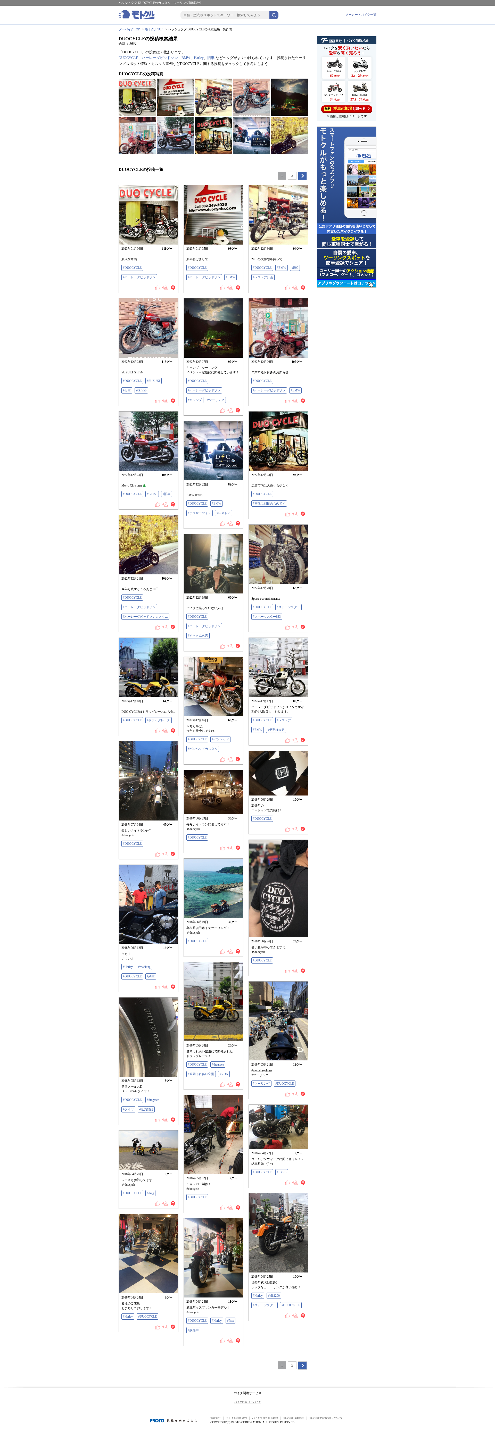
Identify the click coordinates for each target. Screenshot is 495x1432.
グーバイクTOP (129, 29)
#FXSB (281, 1172)
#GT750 (141, 390)
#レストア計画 (263, 277)
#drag (150, 1193)
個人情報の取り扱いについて (326, 1418)
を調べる (345, 108)
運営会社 (215, 1418)
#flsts (230, 1320)
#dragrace (218, 1064)
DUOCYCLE (128, 58)
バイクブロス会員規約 (265, 1418)
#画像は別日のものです (269, 503)
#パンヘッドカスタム (202, 749)
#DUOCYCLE (132, 268)
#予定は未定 (276, 730)
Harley (199, 58)
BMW (186, 58)
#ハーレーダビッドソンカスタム (145, 616)
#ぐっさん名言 (198, 636)
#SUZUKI (153, 381)
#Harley (128, 967)
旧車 (210, 58)
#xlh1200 (274, 1295)
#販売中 (193, 1330)
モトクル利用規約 (236, 1418)
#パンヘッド (220, 739)
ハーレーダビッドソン (160, 58)
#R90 (295, 268)
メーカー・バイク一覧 (360, 14)
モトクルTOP (154, 29)
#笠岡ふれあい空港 (201, 1074)
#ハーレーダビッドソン (139, 277)
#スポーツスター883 (267, 616)
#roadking (144, 967)
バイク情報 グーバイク (247, 1402)
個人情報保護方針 (293, 1418)
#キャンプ (195, 400)
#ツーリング (215, 400)
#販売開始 (146, 1109)
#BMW (230, 277)
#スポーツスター (288, 607)
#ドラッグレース (158, 720)
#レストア (223, 513)
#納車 (151, 976)
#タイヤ (128, 1109)
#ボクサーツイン (199, 513)
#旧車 (127, 390)
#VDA (224, 1074)
